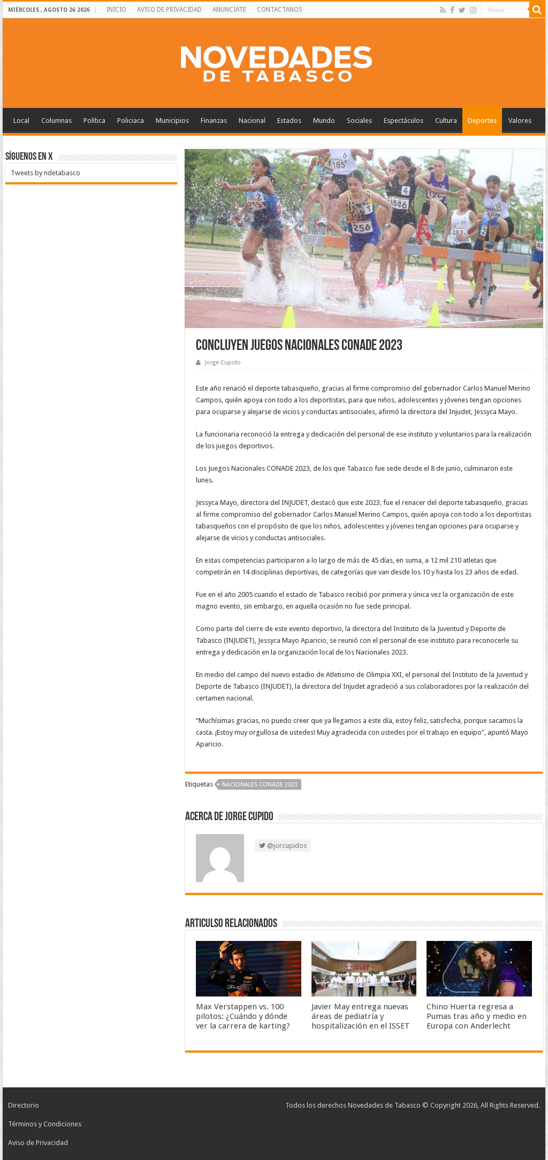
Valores (519, 120)
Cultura (446, 120)
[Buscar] (537, 10)
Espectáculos (403, 120)
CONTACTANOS (279, 9)
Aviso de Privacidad (38, 1143)
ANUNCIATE (229, 9)
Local (21, 120)
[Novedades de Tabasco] (274, 61)
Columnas (56, 120)
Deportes (482, 120)
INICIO (116, 9)
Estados (289, 120)
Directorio (23, 1105)
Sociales (359, 120)
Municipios (172, 120)
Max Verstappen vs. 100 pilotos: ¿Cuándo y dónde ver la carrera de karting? (243, 1016)
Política (94, 120)
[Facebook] (452, 10)
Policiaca (130, 120)
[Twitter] (462, 10)
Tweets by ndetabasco (45, 173)
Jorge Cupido (223, 362)
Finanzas (214, 120)
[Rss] (443, 10)
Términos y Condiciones (44, 1124)
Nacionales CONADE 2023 (260, 784)
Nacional (252, 120)
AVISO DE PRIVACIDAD (169, 9)
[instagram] (473, 10)
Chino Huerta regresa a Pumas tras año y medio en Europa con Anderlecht (477, 1016)
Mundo (324, 120)
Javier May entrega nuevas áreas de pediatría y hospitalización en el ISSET (360, 1016)
